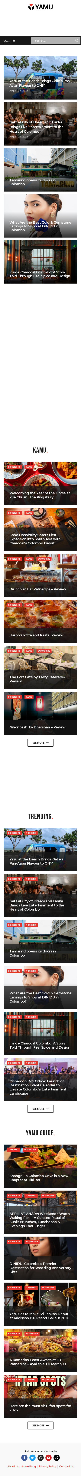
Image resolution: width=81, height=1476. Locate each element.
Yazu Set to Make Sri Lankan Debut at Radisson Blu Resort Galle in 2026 (39, 1316)
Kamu (29, 467)
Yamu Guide (44, 559)
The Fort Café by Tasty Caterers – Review (37, 679)
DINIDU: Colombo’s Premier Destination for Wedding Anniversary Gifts (40, 1268)
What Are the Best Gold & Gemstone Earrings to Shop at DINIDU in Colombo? (40, 226)
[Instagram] (40, 1458)
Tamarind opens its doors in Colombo (32, 182)
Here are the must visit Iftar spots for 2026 (40, 1408)
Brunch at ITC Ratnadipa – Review (37, 589)
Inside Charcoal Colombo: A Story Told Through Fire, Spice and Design (39, 274)
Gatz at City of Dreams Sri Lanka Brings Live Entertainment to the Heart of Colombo (36, 127)
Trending (31, 833)
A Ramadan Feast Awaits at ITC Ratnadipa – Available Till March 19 (37, 1362)
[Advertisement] (40, 777)
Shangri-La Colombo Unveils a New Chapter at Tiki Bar (38, 1178)
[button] (40, 743)
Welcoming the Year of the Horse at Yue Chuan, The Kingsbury (39, 495)
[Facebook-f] (24, 1458)
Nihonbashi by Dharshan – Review (37, 727)
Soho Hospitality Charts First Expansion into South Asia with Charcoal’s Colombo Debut (34, 539)
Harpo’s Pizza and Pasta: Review (36, 635)
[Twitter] (32, 1458)
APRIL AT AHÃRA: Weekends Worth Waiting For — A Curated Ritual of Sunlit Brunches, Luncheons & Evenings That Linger (39, 1220)
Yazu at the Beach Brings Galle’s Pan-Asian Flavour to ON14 (36, 861)
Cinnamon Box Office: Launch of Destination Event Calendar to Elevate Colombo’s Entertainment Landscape (37, 1087)
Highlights (14, 467)
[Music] (56, 1458)
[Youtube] (48, 1458)
